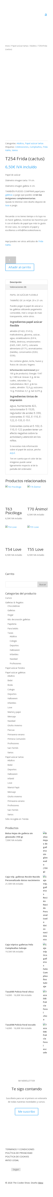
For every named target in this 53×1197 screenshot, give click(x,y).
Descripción (16, 282)
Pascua (11, 730)
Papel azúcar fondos (15, 668)
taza (7, 205)
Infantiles (14, 654)
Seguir (16, 1169)
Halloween (15, 650)
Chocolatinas (14, 606)
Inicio (7, 45)
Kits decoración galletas (19, 619)
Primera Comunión (16, 738)
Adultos (33, 45)
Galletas (11, 610)
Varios (15, 150)
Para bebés (13, 628)
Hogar (10, 614)
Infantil (11, 778)
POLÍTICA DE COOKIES (17, 1156)
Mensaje (12, 716)
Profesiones (15, 663)
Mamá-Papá (13, 787)
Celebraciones (22, 146)
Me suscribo (26, 1112)
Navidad (14, 658)
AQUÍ (12, 453)
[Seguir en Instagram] (7, 1169)
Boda (10, 685)
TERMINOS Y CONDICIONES (19, 1149)
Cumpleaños (36, 146)
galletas (9, 194)
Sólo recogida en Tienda (16, 819)
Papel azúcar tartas (19, 45)
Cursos (8, 598)
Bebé (10, 680)
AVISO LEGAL (12, 1160)
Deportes (14, 645)
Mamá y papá (14, 712)
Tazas (10, 632)
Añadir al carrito (20, 267)
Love (10, 707)
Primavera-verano (16, 734)
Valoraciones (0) (18, 287)
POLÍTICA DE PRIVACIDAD (18, 1152)
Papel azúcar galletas (15, 672)
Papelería (12, 624)
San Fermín (13, 748)
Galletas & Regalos (14, 602)
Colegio (13, 641)
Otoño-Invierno (15, 725)
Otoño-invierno (15, 796)
